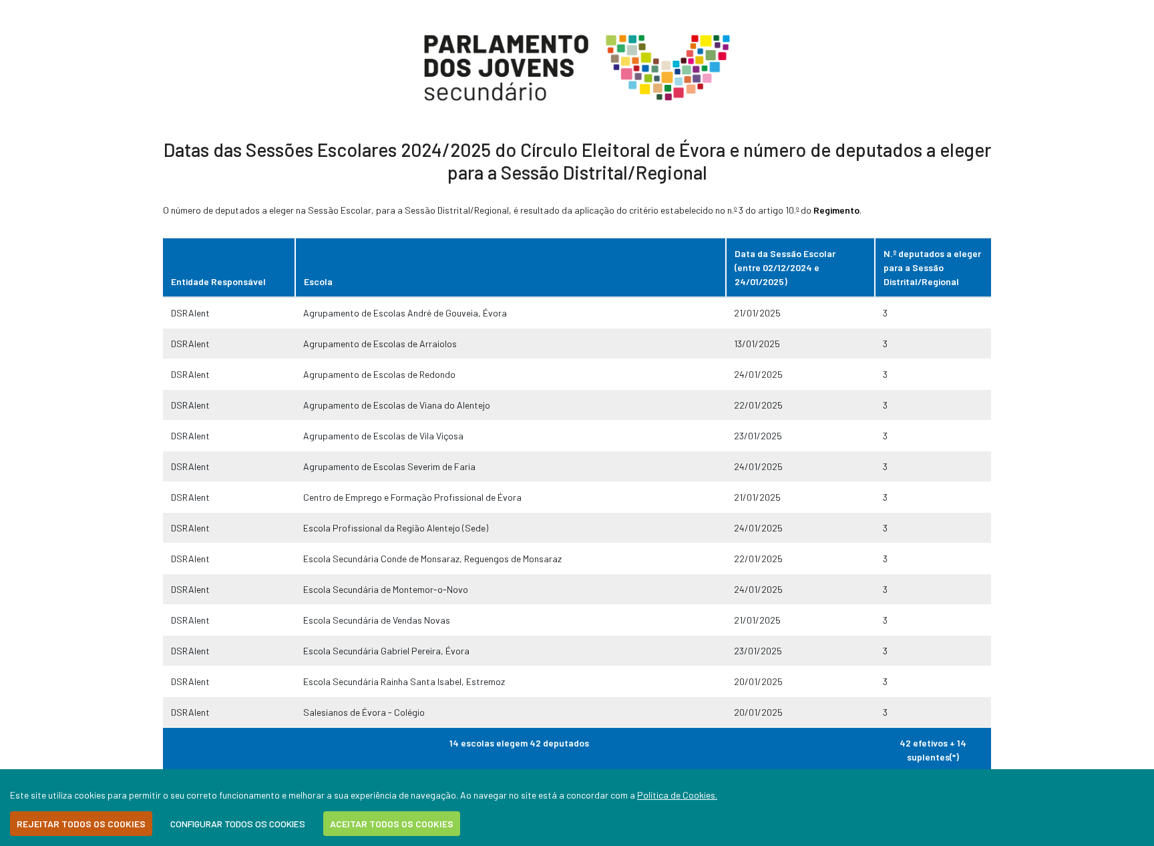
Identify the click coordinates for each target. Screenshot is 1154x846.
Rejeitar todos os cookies (81, 823)
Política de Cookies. (677, 795)
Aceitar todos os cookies (391, 823)
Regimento (836, 210)
